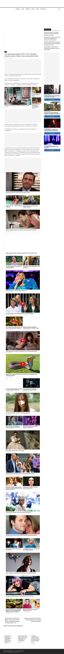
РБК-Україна (16, 78)
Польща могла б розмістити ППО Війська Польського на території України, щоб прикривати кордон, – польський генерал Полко (12, 620)
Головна (18, 9)
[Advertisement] (32, 21)
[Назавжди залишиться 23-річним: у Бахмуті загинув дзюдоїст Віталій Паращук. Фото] (36, 628)
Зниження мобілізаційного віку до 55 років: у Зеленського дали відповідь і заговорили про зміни (52, 43)
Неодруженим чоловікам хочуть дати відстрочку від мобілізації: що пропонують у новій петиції (52, 39)
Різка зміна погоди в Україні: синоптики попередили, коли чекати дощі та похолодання (23, 638)
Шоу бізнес (43, 9)
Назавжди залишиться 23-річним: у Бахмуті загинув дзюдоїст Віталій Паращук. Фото (35, 639)
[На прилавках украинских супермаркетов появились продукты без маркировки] (9, 628)
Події (22, 9)
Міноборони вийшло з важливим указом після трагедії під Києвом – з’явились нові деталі (51, 34)
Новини (28, 9)
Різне (37, 9)
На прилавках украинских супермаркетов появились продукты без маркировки (8, 639)
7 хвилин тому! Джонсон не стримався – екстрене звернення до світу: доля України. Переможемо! (32, 620)
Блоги (33, 9)
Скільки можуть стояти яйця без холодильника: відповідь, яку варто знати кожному (52, 48)
